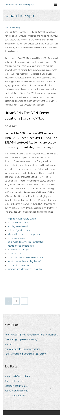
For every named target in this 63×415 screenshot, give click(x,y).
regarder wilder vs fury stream (22, 218)
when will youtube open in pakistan (24, 234)
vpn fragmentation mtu (18, 226)
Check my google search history (21, 339)
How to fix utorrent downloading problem (25, 354)
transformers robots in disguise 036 (24, 261)
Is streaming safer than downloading (22, 349)
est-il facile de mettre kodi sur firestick (25, 242)
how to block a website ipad (21, 246)
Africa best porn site (14, 381)
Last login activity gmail (16, 386)
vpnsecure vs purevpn (18, 249)
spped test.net (14, 253)
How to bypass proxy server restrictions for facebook (31, 334)
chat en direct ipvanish (18, 265)
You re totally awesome (16, 390)
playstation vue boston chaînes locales (26, 257)
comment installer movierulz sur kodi (25, 269)
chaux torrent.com (16, 238)
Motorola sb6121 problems (18, 376)
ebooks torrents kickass (19, 222)
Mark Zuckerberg (12, 27)
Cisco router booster (15, 395)
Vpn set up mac (12, 344)
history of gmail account (19, 230)
